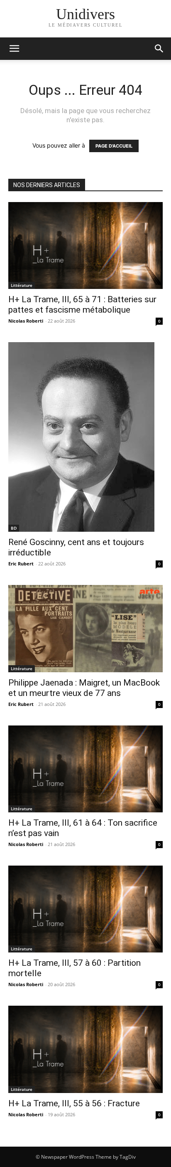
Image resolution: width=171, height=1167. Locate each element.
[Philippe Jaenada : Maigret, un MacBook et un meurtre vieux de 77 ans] (85, 628)
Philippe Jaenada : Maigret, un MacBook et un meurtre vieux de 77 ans (84, 688)
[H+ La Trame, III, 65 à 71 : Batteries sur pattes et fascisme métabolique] (85, 245)
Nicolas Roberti (25, 321)
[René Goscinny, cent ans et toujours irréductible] (85, 437)
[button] (159, 48)
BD (14, 528)
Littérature (21, 285)
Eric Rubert (21, 563)
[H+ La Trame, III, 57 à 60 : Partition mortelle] (85, 909)
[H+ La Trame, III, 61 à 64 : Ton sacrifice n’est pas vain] (85, 768)
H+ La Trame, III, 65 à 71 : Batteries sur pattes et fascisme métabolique (82, 304)
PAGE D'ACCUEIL (113, 146)
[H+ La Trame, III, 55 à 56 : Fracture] (85, 1049)
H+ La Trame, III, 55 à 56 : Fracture (74, 1103)
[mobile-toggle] (14, 48)
